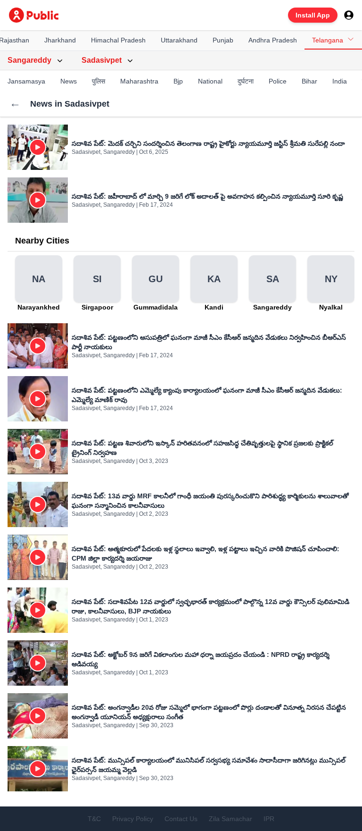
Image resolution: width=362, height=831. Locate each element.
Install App (313, 15)
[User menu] (348, 15)
